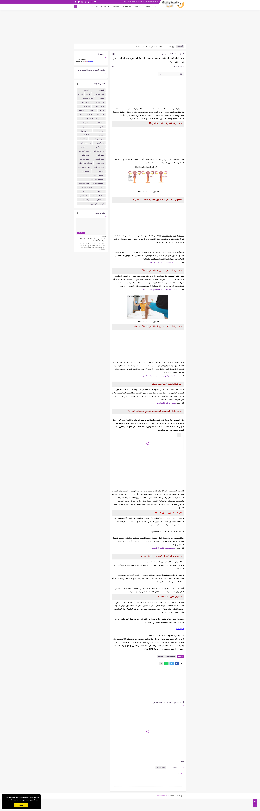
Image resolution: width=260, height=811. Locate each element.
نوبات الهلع (86, 200)
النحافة (81, 110)
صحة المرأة (84, 147)
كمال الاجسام (105, 6)
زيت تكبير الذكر (86, 143)
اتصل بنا (145, 1)
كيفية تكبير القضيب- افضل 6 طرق (163, 262)
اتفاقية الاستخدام (132, 1)
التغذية (155, 6)
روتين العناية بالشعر (98, 139)
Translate (91, 62)
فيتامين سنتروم (87, 187)
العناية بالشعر (85, 102)
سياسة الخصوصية (153, 1)
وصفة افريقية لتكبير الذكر (166, 403)
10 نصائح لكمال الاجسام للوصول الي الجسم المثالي (92, 240)
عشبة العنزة (100, 155)
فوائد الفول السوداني (97, 179)
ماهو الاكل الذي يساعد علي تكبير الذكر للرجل (159, 376)
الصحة (102, 98)
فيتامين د (101, 187)
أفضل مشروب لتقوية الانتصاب (164, 548)
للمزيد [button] (10, 800)
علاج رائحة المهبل (98, 167)
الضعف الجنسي (93, 6)
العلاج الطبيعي (99, 102)
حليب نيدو (101, 135)
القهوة (102, 110)
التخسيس (137, 6)
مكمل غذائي (84, 195)
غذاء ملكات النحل (84, 167)
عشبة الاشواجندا (84, 151)
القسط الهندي (85, 106)
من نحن (140, 1)
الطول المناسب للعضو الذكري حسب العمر (159, 290)
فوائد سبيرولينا (84, 183)
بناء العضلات (116, 6)
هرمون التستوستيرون (97, 204)
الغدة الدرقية (100, 106)
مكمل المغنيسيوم (98, 195)
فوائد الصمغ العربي (98, 175)
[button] (177, 663)
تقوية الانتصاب (99, 123)
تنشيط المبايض (87, 127)
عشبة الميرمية (84, 159)
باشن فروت (100, 114)
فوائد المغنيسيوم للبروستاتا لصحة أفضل (159, 46)
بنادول (80, 114)
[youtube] (88, 1)
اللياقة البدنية (127, 6)
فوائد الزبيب (86, 171)
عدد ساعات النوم (98, 151)
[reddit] (78, 1)
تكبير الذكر (161, 656)
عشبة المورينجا (99, 159)
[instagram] (82, 1)
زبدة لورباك (83, 139)
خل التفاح (86, 135)
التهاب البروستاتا (99, 94)
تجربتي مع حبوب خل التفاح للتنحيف (92, 118)
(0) (113, 67)
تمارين (102, 127)
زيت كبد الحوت (99, 147)
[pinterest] (85, 1)
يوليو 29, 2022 (100, 236)
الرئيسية (179, 54)
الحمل (88, 94)
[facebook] (91, 1)
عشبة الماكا (85, 155)
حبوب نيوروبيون (86, 131)
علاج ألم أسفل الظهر (85, 163)
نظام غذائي (100, 200)
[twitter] (95, 1)
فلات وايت (101, 171)
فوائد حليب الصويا (98, 183)
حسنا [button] (21, 805)
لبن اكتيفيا (85, 191)
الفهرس (125, 1)
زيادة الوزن (147, 6)
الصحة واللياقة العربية (163, 796)
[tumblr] (75, 1)
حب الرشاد (100, 131)
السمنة (80, 94)
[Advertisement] (130, 28)
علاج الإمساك (100, 163)
